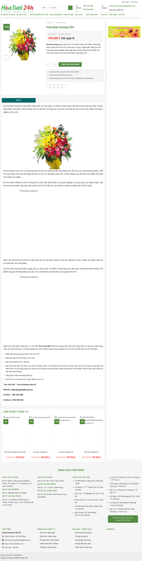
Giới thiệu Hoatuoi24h (83, 533)
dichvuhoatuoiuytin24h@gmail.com (122, 6)
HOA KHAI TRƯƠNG (8, 15)
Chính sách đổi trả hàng (49, 544)
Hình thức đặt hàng (47, 533)
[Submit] (70, 8)
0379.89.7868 (88, 9)
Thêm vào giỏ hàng (70, 64)
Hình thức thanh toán (48, 536)
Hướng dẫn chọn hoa (83, 540)
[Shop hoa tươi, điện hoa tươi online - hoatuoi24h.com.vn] (19, 8)
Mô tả (18, 100)
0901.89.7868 (88, 6)
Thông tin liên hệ (81, 536)
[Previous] (3, 438)
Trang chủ (49, 22)
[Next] (103, 438)
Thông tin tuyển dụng (48, 547)
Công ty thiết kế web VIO (18, 558)
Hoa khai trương (60, 22)
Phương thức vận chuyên (49, 540)
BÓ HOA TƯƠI (22, 15)
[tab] (19, 100)
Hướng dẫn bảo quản (83, 544)
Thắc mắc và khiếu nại (83, 547)
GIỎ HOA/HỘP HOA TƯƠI (39, 15)
